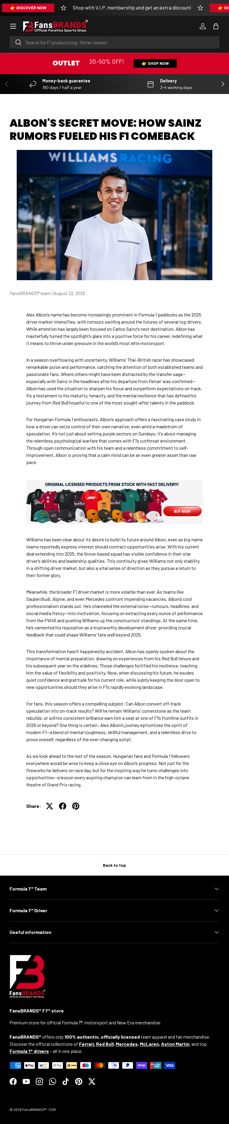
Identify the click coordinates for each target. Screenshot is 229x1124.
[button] (215, 26)
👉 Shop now (155, 63)
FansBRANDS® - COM (39, 1109)
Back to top (114, 865)
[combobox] (114, 42)
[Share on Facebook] (62, 806)
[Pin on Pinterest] (75, 806)
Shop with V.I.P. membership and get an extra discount (132, 7)
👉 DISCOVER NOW (28, 7)
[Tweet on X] (49, 806)
